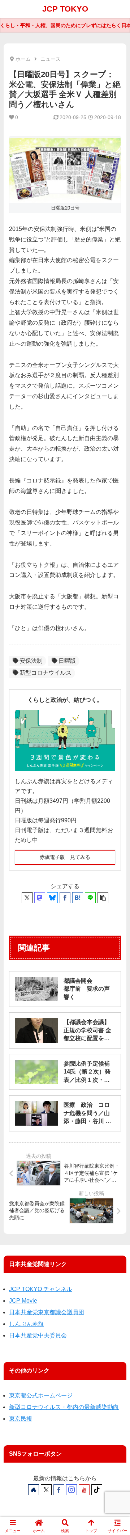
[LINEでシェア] (90, 897)
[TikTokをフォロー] (96, 1489)
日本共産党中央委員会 (38, 1335)
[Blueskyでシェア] (52, 897)
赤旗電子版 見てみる (65, 857)
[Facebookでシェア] (65, 897)
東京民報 (20, 1419)
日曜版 (67, 661)
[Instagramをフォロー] (71, 1489)
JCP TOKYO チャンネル (40, 1289)
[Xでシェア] (27, 897)
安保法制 (31, 661)
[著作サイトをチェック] (33, 1489)
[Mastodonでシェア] (39, 897)
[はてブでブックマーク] (77, 897)
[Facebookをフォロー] (58, 1489)
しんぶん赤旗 (26, 1324)
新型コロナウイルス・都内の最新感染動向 (64, 1407)
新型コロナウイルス (46, 673)
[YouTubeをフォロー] (84, 1489)
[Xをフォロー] (46, 1489)
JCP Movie (23, 1301)
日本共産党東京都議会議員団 (46, 1312)
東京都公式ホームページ (41, 1395)
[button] (103, 897)
